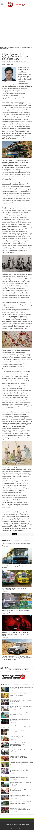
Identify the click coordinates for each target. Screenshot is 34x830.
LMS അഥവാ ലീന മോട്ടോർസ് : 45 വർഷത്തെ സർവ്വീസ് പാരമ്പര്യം (14, 588)
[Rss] (17, 826)
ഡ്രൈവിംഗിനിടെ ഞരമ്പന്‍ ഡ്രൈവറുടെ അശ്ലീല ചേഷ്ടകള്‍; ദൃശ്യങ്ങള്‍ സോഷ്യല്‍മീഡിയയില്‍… (20, 744)
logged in (16, 669)
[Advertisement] (17, 25)
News (6, 47)
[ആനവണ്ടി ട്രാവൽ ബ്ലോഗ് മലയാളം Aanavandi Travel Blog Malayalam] (17, 4)
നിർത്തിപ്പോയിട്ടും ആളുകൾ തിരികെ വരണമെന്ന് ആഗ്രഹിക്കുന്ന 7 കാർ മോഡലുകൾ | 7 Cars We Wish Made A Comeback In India (17, 658)
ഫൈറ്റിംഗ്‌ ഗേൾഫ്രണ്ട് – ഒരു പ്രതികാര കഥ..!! (21, 749)
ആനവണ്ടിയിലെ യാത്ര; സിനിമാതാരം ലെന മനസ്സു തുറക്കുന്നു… (16, 725)
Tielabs (27, 824)
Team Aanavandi (14, 824)
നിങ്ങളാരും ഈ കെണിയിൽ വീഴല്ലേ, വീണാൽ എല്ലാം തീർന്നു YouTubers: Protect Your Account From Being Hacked (15, 634)
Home (2, 47)
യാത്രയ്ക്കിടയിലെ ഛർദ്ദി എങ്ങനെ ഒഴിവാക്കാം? (21, 730)
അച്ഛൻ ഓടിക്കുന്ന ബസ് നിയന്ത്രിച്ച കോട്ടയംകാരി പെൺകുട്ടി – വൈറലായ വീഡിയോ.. (19, 770)
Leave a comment (14, 61)
